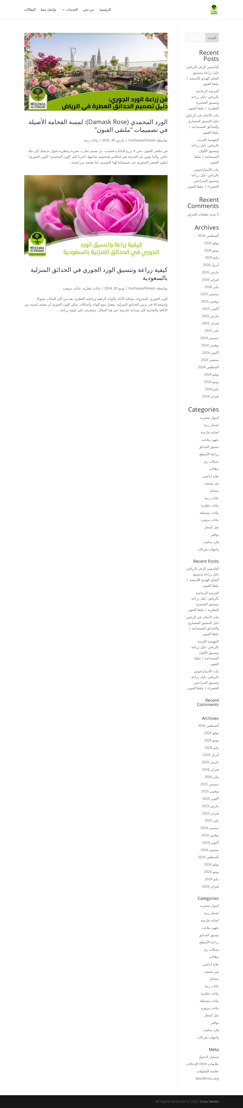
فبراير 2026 (210, 279)
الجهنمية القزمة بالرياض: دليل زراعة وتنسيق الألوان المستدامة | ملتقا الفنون (205, 150)
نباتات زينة (91, 140)
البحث (212, 37)
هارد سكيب (211, 542)
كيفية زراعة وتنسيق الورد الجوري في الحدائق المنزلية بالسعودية (99, 273)
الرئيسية (105, 10)
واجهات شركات (208, 549)
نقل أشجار (211, 527)
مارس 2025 (210, 316)
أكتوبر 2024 (210, 352)
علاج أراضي (211, 476)
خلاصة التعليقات (208, 1071)
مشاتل (214, 490)
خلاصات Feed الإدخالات (202, 1063)
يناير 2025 (212, 330)
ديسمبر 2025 (209, 294)
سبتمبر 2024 (210, 359)
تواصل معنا (48, 10)
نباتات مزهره (72, 288)
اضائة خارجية (210, 432)
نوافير (215, 534)
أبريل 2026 (211, 264)
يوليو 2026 (211, 243)
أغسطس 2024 (208, 367)
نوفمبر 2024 (210, 345)
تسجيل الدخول (209, 1056)
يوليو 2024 (211, 374)
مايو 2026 (212, 257)
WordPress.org (207, 1078)
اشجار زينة (211, 425)
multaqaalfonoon (142, 140)
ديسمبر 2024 (209, 337)
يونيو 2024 (211, 381)
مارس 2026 (210, 272)
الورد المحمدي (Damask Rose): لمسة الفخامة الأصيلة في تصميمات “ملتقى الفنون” (98, 125)
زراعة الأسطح (209, 454)
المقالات (30, 10)
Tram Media (209, 1101)
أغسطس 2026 (208, 235)
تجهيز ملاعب (210, 439)
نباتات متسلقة (209, 512)
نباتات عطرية (92, 288)
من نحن (88, 10)
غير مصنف (211, 483)
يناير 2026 (212, 286)
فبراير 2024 (210, 396)
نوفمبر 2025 (210, 301)
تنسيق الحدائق (209, 446)
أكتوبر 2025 (210, 308)
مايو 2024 (212, 389)
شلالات (214, 468)
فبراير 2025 (210, 323)
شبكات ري (211, 461)
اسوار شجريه (209, 417)
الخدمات (72, 10)
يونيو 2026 (211, 250)
